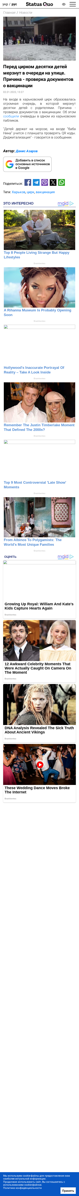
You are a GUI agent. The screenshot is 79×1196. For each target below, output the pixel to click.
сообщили (11, 116)
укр (5, 4)
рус (14, 4)
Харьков (18, 192)
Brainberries (39, 263)
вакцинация (45, 192)
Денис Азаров (27, 151)
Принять (68, 1190)
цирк (30, 192)
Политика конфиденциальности (22, 1187)
